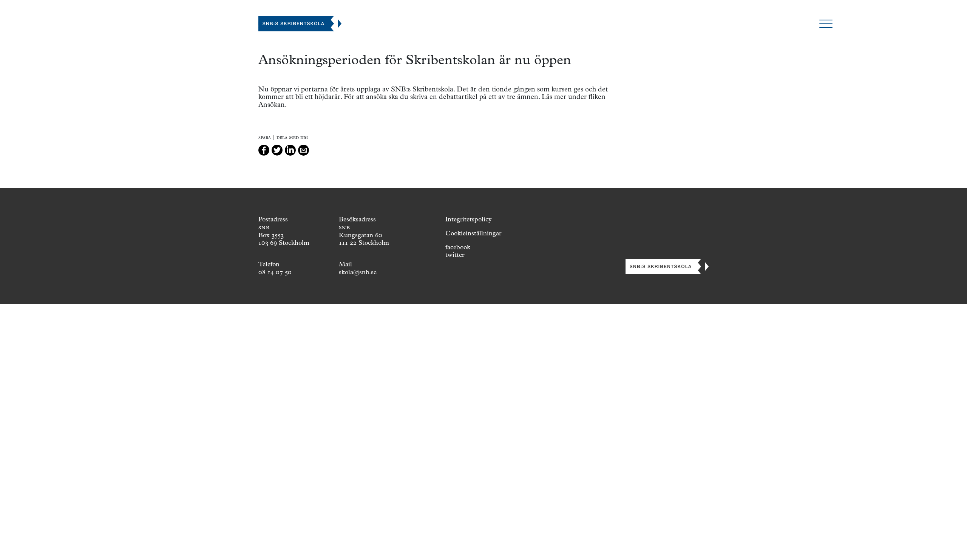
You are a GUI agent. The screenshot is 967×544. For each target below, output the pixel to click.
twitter (454, 254)
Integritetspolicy (468, 219)
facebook (457, 247)
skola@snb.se (358, 272)
